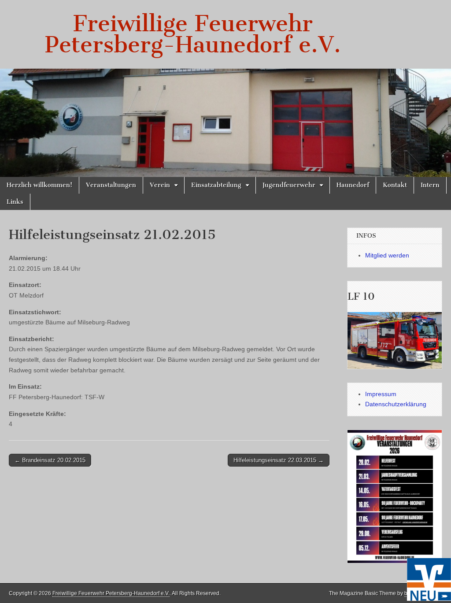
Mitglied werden (387, 255)
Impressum (380, 393)
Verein (160, 185)
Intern (430, 185)
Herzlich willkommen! (39, 185)
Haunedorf (352, 185)
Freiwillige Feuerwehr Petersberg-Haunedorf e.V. (193, 34)
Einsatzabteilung (216, 185)
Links (15, 202)
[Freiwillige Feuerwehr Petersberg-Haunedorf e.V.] (225, 123)
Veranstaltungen (111, 185)
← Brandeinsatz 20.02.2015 (50, 460)
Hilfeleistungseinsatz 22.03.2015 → (278, 460)
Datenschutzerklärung (395, 404)
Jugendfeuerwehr (288, 185)
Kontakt (395, 185)
